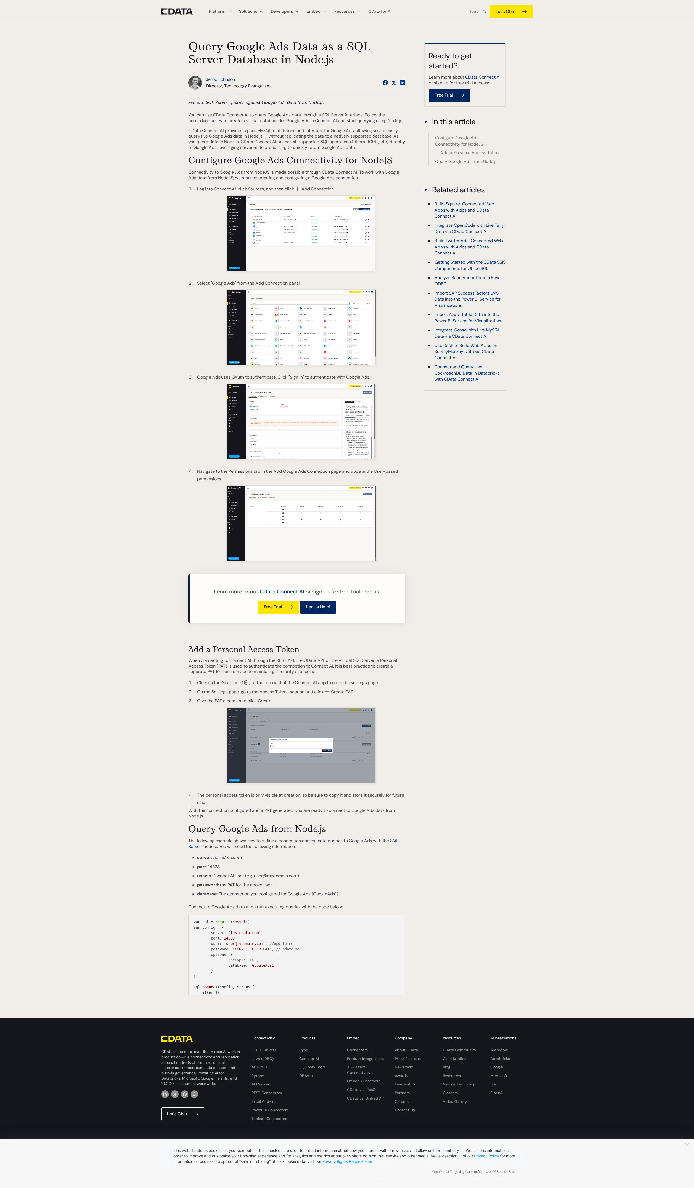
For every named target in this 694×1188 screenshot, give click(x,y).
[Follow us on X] (394, 82)
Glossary (450, 1092)
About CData (406, 1050)
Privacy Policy (486, 1156)
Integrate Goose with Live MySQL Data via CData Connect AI (467, 333)
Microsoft (498, 1075)
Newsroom (404, 1067)
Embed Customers (363, 1080)
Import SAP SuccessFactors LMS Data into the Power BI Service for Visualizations (468, 299)
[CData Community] (194, 1094)
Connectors (357, 1050)
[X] (175, 1094)
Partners (402, 1092)
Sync (303, 1050)
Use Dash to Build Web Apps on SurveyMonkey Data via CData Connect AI (466, 351)
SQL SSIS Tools (312, 1067)
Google (496, 1067)
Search (475, 11)
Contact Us (405, 1109)
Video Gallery (455, 1101)
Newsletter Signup (459, 1084)
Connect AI (309, 1058)
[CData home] (181, 11)
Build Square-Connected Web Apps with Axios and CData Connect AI (464, 210)
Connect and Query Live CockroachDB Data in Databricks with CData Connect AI (467, 373)
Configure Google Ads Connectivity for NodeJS (459, 141)
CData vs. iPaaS (361, 1089)
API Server (260, 1084)
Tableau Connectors (269, 1118)
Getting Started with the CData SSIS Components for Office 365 (470, 265)
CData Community (459, 1050)
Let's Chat (505, 11)
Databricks (500, 1058)
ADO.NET (260, 1067)
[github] (184, 1094)
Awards (401, 1075)
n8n (493, 1084)
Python (258, 1075)
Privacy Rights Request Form (347, 1161)
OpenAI (496, 1092)
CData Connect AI (282, 591)
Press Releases (408, 1058)
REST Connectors (267, 1092)
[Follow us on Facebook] (385, 82)
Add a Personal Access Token (469, 152)
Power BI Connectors (270, 1109)
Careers (402, 1101)
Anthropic (499, 1050)
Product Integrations (365, 1058)
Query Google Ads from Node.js (466, 161)
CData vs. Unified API (365, 1098)
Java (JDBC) (263, 1058)
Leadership (405, 1084)
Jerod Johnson (220, 79)
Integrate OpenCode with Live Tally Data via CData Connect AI (469, 228)
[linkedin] (165, 1094)
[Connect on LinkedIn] (402, 82)
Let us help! (318, 607)
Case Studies (454, 1058)
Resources (452, 1075)
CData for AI (379, 11)
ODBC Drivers (264, 1050)
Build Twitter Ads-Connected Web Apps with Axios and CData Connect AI (469, 247)
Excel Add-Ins (264, 1101)
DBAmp (306, 1075)
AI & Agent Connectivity (358, 1070)
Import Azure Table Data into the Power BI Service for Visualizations (468, 317)
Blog (446, 1067)
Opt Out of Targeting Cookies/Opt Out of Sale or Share (475, 1172)
